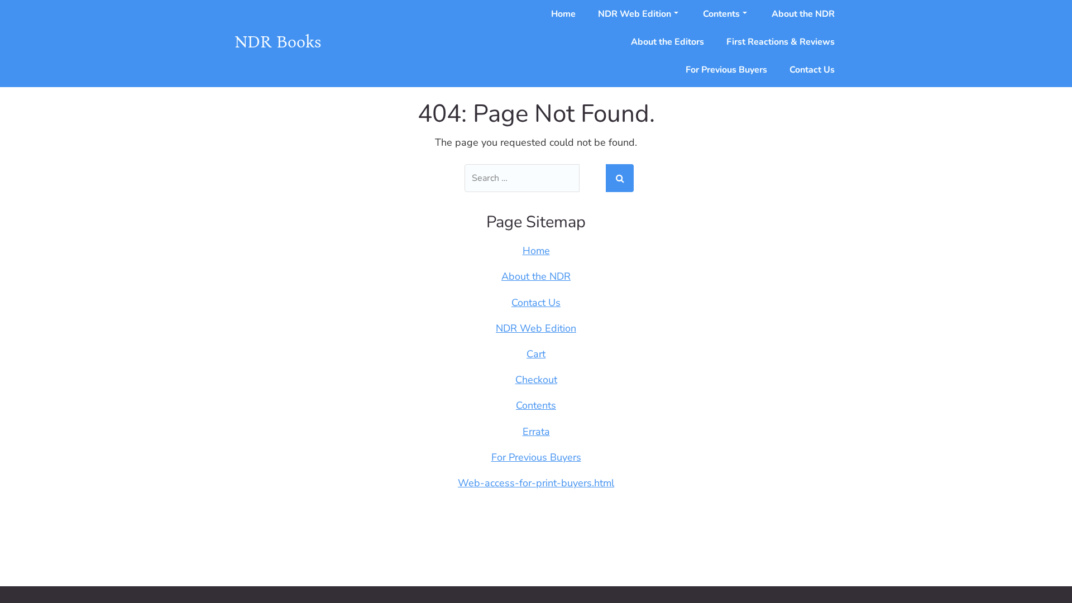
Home (563, 14)
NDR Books (277, 42)
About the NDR (803, 14)
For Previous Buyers (726, 70)
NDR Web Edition (634, 14)
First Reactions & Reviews (780, 42)
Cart (536, 354)
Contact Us (812, 70)
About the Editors (667, 42)
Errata (536, 431)
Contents (721, 14)
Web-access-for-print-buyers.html (536, 483)
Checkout (536, 379)
